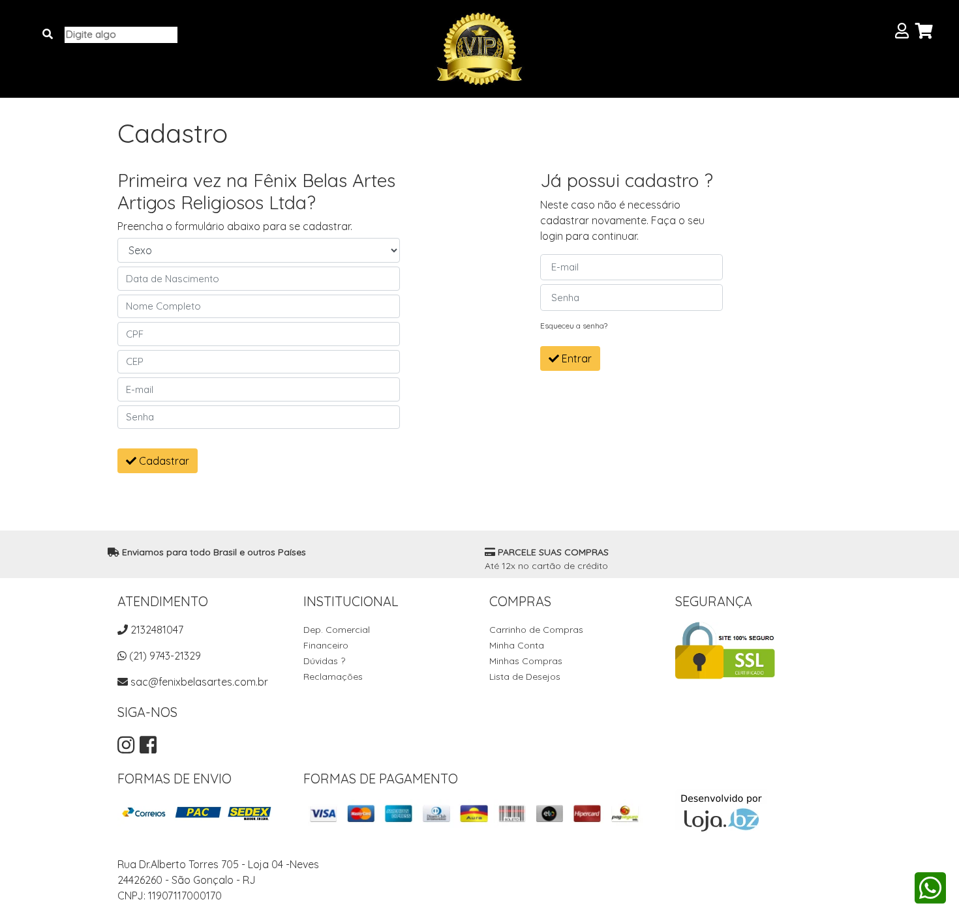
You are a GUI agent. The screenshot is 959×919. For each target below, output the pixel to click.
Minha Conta (516, 645)
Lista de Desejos (524, 676)
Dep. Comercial (336, 629)
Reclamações (333, 676)
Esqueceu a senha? (573, 325)
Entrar (575, 358)
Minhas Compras (525, 661)
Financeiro (325, 645)
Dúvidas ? (324, 661)
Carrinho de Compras (536, 629)
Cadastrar (162, 460)
